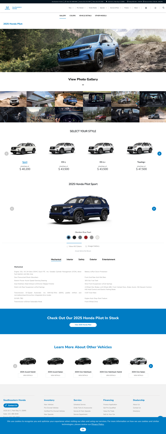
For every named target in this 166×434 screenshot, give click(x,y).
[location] (106, 1)
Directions (136, 411)
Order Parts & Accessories (83, 408)
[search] (163, 8)
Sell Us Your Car (109, 414)
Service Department (80, 414)
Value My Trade (108, 411)
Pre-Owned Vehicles (51, 408)
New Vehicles (49, 404)
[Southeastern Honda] (13, 8)
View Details (27, 375)
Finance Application (110, 404)
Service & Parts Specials (82, 411)
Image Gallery (93, 246)
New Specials (49, 414)
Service (78, 400)
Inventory (49, 400)
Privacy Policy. (97, 424)
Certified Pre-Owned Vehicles (54, 411)
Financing (108, 400)
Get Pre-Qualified (109, 408)
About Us (136, 404)
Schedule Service (79, 404)
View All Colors (75, 246)
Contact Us (12, 405)
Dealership (139, 400)
